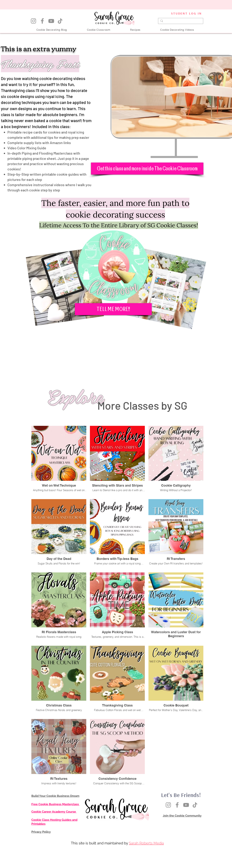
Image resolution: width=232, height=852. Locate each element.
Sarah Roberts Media (146, 843)
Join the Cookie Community (182, 815)
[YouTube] (51, 20)
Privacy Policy (41, 831)
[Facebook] (42, 20)
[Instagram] (33, 20)
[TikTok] (60, 20)
